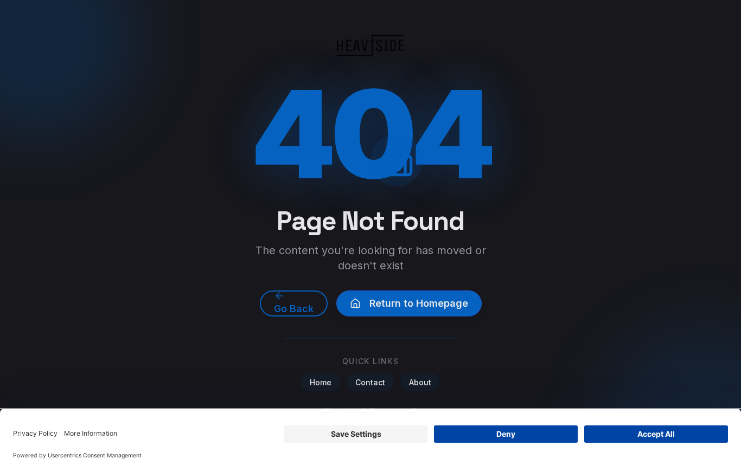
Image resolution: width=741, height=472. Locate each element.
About (420, 382)
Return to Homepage (418, 303)
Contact (370, 382)
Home (320, 382)
